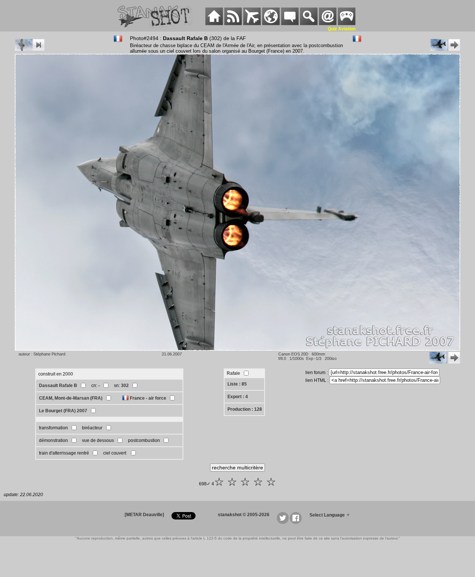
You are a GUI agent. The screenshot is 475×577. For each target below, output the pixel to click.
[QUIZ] (347, 23)
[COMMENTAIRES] (290, 23)
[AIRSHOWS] (271, 23)
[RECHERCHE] (309, 23)
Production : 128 (244, 409)
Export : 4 (237, 396)
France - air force (148, 398)
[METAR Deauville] (144, 514)
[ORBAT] (252, 23)
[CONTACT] (328, 23)
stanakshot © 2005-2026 (243, 514)
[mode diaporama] (30, 49)
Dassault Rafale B (58, 385)
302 (125, 385)
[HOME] (214, 23)
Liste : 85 (237, 384)
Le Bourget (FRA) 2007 (63, 410)
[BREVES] (233, 23)
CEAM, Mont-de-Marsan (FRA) (70, 398)
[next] (445, 49)
